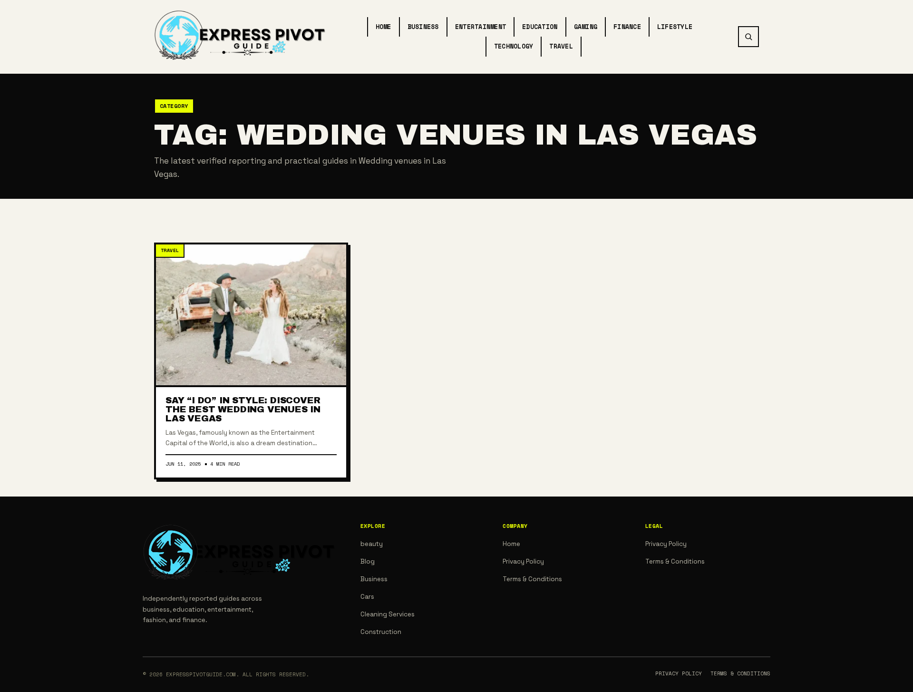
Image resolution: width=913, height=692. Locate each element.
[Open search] (748, 36)
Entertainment (480, 26)
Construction (380, 632)
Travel (561, 46)
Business (423, 26)
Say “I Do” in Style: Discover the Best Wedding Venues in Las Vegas (243, 409)
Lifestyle (674, 26)
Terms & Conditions (532, 579)
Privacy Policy (523, 561)
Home (383, 26)
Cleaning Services (387, 614)
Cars (367, 597)
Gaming (586, 26)
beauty (371, 544)
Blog (367, 561)
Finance (627, 26)
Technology (514, 46)
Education (539, 26)
